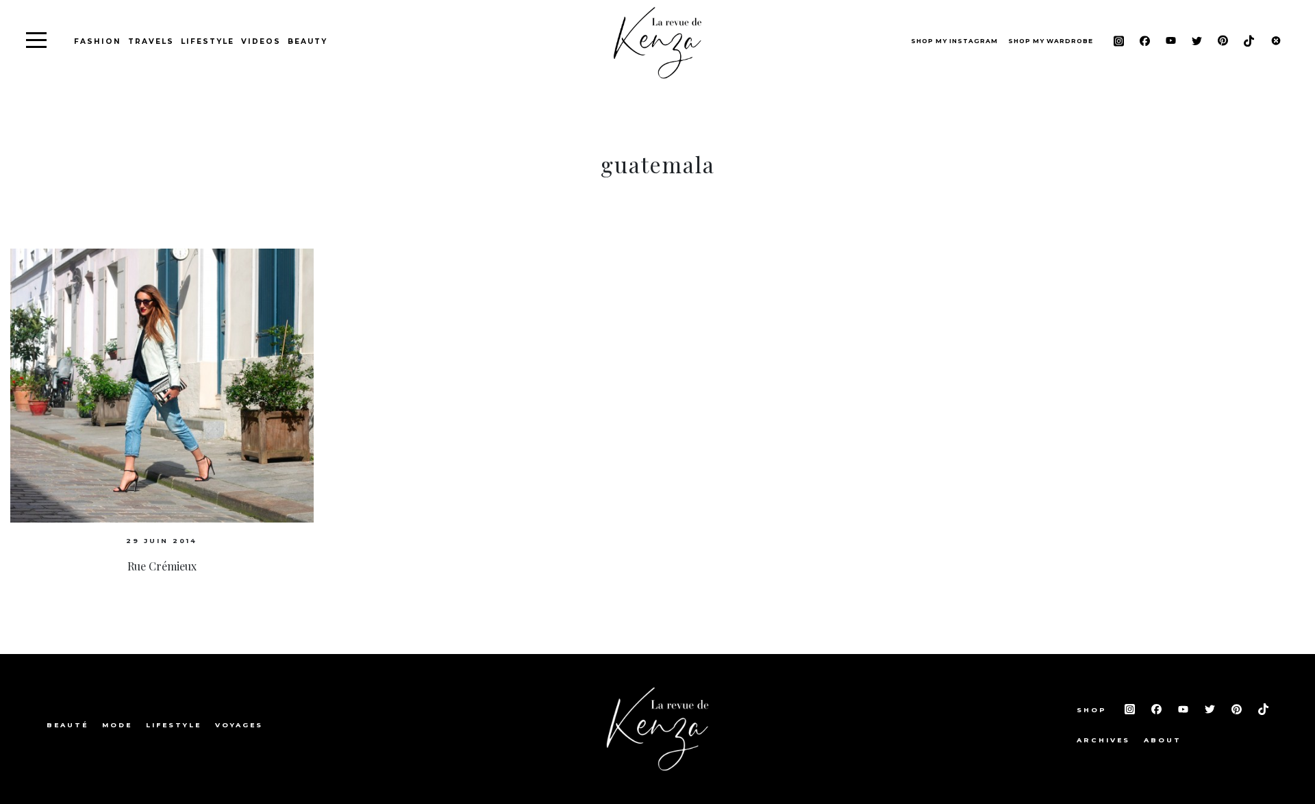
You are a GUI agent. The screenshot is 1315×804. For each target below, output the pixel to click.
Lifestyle (207, 41)
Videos (261, 41)
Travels (151, 41)
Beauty (307, 41)
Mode (117, 725)
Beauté (67, 725)
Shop (1094, 710)
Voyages (239, 725)
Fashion (97, 41)
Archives (1103, 740)
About (1162, 740)
